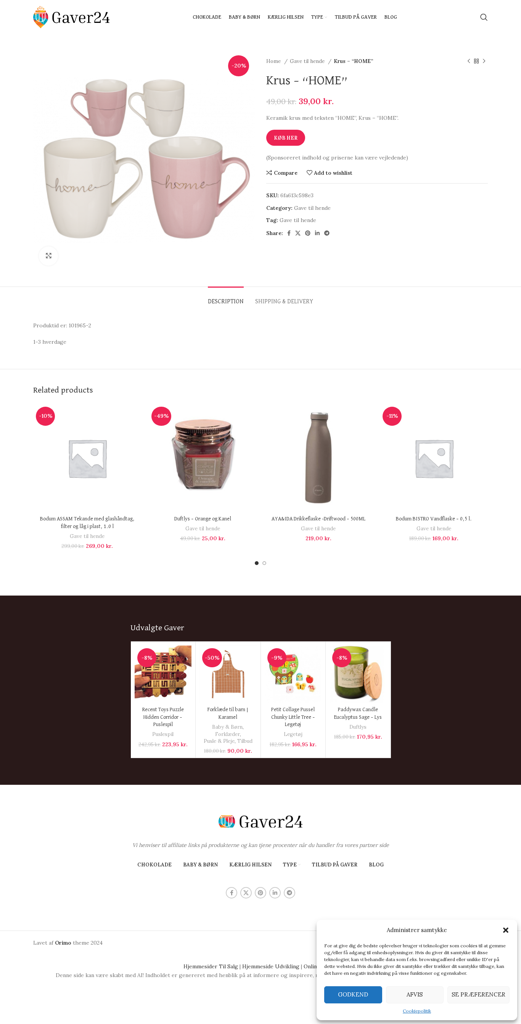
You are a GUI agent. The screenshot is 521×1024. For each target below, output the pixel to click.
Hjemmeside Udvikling (270, 966)
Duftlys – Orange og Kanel (202, 519)
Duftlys (358, 727)
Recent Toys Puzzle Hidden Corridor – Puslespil (163, 717)
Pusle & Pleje (219, 741)
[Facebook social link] (289, 233)
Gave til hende (308, 61)
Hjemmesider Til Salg (210, 966)
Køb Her (285, 138)
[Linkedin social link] (317, 233)
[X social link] (298, 233)
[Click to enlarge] (48, 256)
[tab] (226, 298)
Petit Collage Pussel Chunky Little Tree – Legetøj (293, 717)
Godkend (353, 994)
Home (274, 61)
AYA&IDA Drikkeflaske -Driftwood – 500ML (318, 519)
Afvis (415, 994)
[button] (506, 930)
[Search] (484, 17)
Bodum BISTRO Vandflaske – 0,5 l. (434, 519)
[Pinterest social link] (308, 233)
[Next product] (484, 61)
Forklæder (227, 734)
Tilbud (244, 741)
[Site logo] (71, 16)
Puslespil (163, 734)
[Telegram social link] (327, 233)
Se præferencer (478, 994)
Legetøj (293, 734)
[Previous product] (469, 61)
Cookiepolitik (417, 1011)
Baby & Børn (227, 727)
